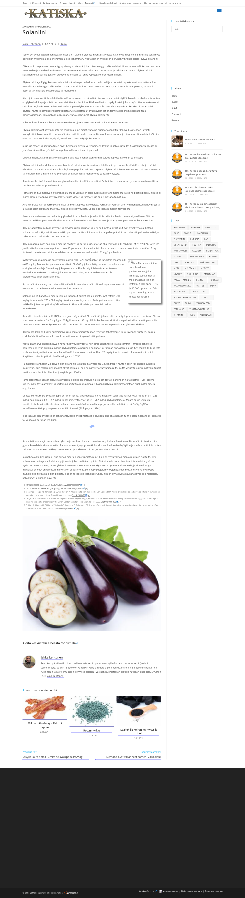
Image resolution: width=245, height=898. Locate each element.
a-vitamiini (179, 227)
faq (206, 239)
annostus (211, 227)
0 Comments (201, 161)
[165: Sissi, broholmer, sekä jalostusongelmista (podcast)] (177, 190)
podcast (215, 279)
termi (188, 303)
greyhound (180, 245)
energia (194, 239)
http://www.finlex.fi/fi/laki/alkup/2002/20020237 (59, 485)
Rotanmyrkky (91, 730)
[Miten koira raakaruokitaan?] (177, 141)
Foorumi (89, 3)
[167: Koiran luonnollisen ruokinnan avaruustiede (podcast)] (177, 157)
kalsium (196, 250)
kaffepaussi (180, 250)
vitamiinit (179, 315)
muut (174, 107)
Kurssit (72, 3)
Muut (80, 3)
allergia (195, 227)
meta (177, 268)
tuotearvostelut (199, 309)
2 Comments (200, 143)
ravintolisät (200, 291)
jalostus (211, 245)
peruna (46, 27)
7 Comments (202, 194)
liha (176, 262)
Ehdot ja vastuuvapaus (191, 891)
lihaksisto (189, 262)
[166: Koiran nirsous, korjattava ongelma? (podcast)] (177, 174)
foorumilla (68, 643)
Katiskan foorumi (146, 891)
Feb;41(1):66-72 (78, 495)
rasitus (200, 285)
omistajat (209, 274)
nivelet (178, 274)
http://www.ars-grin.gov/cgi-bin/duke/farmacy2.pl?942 (59, 488)
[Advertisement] (197, 60)
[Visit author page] (29, 662)
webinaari (206, 315)
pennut (200, 279)
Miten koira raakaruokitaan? (200, 139)
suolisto (206, 297)
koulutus (179, 256)
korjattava (212, 250)
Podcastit (176, 114)
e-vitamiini (179, 239)
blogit (187, 233)
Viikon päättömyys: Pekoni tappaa (45, 725)
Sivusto (63, 3)
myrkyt (38, 27)
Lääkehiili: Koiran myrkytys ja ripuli (138, 731)
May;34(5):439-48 (66, 508)
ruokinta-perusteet (185, 297)
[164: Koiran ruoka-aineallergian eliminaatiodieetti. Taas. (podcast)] (177, 207)
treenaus (179, 309)
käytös (213, 256)
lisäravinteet (208, 262)
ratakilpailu (181, 291)
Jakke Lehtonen (31, 44)
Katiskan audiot (50, 3)
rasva (213, 285)
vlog (192, 315)
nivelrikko (192, 274)
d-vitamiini (202, 233)
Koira (24, 3)
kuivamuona (197, 256)
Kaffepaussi (35, 3)
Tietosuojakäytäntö (213, 891)
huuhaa (196, 245)
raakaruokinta (182, 285)
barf (176, 233)
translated (203, 303)
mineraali (190, 268)
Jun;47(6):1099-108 (108, 501)
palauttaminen (182, 279)
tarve (177, 303)
